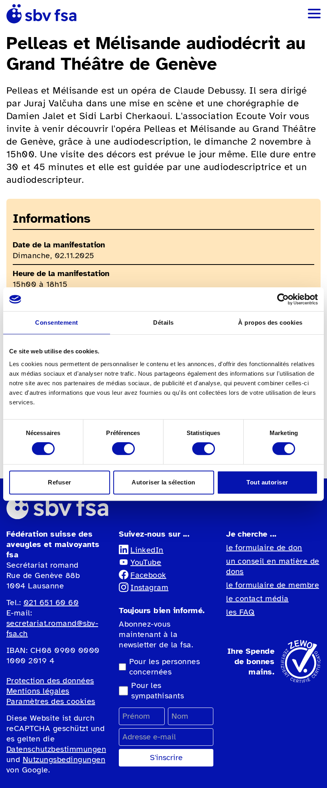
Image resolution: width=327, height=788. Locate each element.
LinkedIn (147, 550)
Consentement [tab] (56, 322)
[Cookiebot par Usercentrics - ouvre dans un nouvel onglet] (283, 299)
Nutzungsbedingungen (64, 759)
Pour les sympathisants (157, 690)
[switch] (123, 448)
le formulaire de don (264, 548)
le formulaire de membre (272, 585)
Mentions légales (37, 691)
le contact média (257, 599)
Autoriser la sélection (163, 482)
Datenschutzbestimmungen (56, 749)
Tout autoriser (267, 482)
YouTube (145, 562)
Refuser (59, 482)
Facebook (148, 575)
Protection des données (50, 681)
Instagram (149, 587)
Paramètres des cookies (50, 701)
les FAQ (240, 612)
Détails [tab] (163, 322)
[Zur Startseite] (41, 14)
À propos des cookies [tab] (270, 322)
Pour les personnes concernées (164, 667)
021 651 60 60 (51, 603)
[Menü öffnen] (314, 13)
